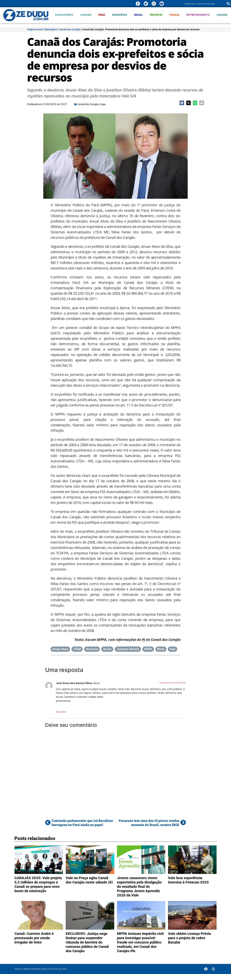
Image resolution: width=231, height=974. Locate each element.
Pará (101, 15)
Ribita (161, 649)
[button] (182, 103)
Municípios (119, 15)
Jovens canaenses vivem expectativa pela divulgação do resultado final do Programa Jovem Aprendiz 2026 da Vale (139, 886)
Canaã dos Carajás (69, 29)
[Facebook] (206, 969)
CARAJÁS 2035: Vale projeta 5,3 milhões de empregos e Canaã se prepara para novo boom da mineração (38, 884)
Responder (61, 712)
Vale (172, 649)
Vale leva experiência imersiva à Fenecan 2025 (188, 880)
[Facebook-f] (138, 3)
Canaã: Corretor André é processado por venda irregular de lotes (34, 937)
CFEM (77, 649)
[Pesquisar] (228, 3)
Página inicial (35, 29)
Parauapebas (64, 15)
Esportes (156, 15)
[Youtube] (162, 3)
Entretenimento (198, 15)
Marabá (85, 15)
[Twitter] (146, 3)
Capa (103, 104)
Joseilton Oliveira (128, 649)
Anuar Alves (60, 649)
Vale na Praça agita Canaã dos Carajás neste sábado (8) (89, 880)
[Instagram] (154, 3)
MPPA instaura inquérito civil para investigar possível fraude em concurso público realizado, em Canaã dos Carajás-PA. (140, 942)
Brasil (138, 15)
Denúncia (92, 649)
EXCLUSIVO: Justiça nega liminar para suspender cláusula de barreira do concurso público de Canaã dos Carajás (87, 942)
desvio (107, 649)
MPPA (148, 649)
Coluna (222, 15)
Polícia (174, 15)
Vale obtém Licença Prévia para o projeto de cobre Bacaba (189, 937)
